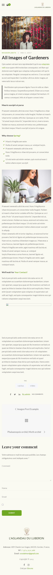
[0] (7, 5)
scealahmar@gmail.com (29, 553)
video (32, 385)
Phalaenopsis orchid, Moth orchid (24, 432)
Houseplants (9, 53)
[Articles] (26, 420)
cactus (21, 385)
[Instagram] (28, 565)
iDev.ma (30, 568)
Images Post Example (28, 409)
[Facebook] (24, 565)
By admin (26, 394)
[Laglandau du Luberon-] (42, 5)
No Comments (37, 394)
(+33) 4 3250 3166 (28, 550)
